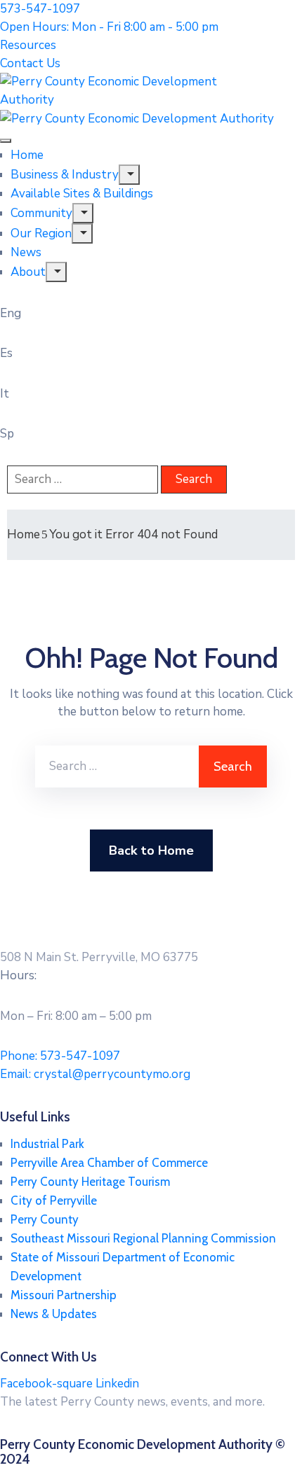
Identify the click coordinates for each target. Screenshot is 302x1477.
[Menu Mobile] (5, 141)
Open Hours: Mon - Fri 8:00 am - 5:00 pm (109, 27)
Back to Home (151, 850)
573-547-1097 (40, 9)
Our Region (41, 233)
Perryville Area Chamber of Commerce (109, 1163)
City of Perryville (54, 1201)
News (26, 252)
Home (27, 155)
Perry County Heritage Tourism (90, 1182)
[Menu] (129, 174)
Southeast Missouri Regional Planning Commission (143, 1238)
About (28, 272)
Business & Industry (65, 175)
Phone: (60, 1056)
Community (41, 213)
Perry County (45, 1219)
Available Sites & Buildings (82, 194)
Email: (95, 1074)
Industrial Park (47, 1144)
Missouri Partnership (64, 1295)
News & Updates (54, 1314)
